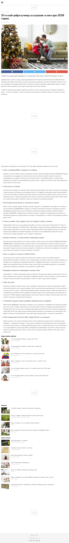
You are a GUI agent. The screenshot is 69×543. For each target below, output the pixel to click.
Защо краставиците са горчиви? (19, 440)
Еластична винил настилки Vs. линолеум (21, 447)
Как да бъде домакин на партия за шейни (22, 455)
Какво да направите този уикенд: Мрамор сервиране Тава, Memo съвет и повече (32, 477)
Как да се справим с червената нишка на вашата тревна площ (27, 415)
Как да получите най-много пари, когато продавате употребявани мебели (30, 430)
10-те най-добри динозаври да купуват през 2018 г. (24, 339)
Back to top (34, 535)
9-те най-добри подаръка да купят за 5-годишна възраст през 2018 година (30, 368)
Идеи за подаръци (5, 11)
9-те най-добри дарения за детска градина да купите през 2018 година (29, 375)
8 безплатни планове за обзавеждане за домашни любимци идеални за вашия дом (32, 484)
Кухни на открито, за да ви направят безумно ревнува (25, 423)
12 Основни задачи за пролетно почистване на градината (26, 408)
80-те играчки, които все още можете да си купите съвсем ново (28, 353)
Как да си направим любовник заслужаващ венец (24, 469)
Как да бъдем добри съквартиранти (20, 462)
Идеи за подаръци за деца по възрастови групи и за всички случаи (28, 361)
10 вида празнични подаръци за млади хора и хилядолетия (26, 346)
